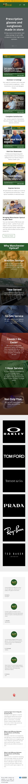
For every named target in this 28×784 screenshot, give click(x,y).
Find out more (8, 236)
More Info (24, 777)
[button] (14, 695)
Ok (20, 777)
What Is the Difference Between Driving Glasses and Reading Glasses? (12, 733)
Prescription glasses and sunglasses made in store (14, 24)
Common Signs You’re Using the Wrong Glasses (13, 712)
